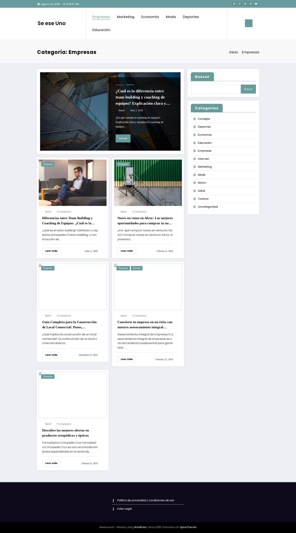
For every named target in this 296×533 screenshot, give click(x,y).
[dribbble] (245, 4)
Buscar (202, 76)
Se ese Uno (52, 23)
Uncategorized (208, 207)
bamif (122, 110)
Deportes (191, 16)
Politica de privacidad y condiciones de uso (145, 500)
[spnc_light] (240, 23)
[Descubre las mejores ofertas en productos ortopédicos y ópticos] (73, 395)
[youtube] (256, 4)
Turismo (203, 199)
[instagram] (251, 4)
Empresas (101, 16)
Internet (136, 268)
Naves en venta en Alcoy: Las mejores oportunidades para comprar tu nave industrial (145, 221)
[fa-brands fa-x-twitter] (240, 4)
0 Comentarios (64, 211)
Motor (202, 183)
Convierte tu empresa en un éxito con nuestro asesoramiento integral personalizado (145, 325)
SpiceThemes (188, 527)
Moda (171, 16)
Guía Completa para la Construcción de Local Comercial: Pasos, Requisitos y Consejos (69, 325)
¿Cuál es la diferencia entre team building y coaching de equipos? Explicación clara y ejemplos (141, 97)
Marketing (125, 16)
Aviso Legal (124, 509)
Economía (150, 16)
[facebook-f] (234, 4)
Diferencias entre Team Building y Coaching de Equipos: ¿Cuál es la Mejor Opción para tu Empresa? (67, 221)
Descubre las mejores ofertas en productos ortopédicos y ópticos (65, 432)
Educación (101, 29)
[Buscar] (233, 23)
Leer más (123, 138)
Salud (201, 191)
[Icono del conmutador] (248, 23)
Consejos (204, 119)
